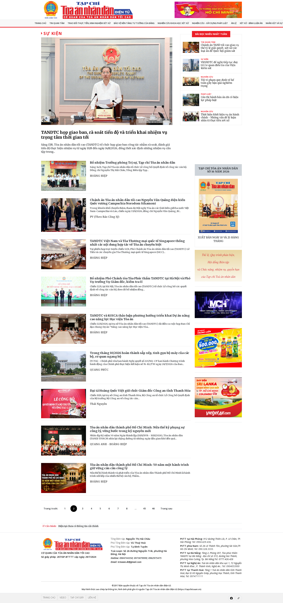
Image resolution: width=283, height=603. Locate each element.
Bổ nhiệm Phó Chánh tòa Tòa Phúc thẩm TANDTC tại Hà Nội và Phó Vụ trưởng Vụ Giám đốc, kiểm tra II (140, 280)
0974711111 (196, 576)
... (136, 508)
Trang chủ (40, 23)
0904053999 (232, 566)
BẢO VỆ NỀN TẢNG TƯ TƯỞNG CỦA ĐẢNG (134, 23)
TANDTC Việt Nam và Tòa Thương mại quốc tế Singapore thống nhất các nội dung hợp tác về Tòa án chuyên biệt (137, 242)
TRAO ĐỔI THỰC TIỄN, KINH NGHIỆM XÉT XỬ (89, 23)
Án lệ (233, 23)
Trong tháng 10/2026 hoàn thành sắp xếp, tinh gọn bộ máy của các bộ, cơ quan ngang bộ (139, 354)
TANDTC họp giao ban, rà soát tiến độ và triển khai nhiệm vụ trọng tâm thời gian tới (104, 135)
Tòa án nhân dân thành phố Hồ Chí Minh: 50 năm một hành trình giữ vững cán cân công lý (139, 466)
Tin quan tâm (56, 23)
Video (63, 597)
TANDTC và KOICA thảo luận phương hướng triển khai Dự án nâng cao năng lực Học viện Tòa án (140, 317)
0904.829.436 (203, 541)
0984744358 (126, 558)
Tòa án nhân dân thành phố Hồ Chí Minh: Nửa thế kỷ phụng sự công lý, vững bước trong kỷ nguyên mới (137, 429)
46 (153, 508)
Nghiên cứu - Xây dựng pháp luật (210, 23)
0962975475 (154, 558)
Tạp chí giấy (77, 597)
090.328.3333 (205, 549)
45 (144, 508)
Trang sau (166, 508)
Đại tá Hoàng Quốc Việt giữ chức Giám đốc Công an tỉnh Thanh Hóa (140, 390)
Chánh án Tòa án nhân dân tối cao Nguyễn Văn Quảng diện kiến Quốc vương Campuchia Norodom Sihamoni (137, 201)
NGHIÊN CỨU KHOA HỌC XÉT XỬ (173, 23)
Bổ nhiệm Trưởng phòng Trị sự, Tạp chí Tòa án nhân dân (132, 162)
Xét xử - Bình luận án (251, 23)
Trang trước (51, 508)
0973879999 (140, 558)
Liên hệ (92, 597)
